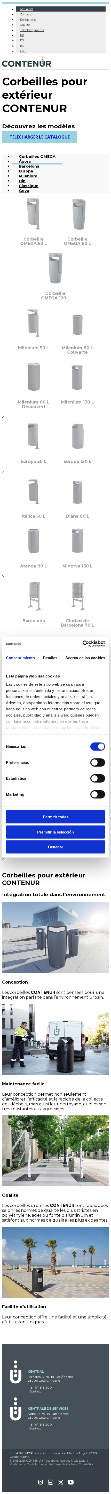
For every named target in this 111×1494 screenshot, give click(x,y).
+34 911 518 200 (40, 1387)
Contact (25, 14)
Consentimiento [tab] (20, 658)
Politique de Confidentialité (28, 1464)
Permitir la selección (55, 832)
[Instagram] (40, 1483)
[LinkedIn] (50, 1483)
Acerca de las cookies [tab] (85, 658)
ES (22, 40)
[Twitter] (61, 1483)
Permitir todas (55, 817)
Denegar (55, 847)
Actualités (26, 9)
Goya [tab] (24, 190)
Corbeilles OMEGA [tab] (37, 156)
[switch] (97, 762)
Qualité (25, 24)
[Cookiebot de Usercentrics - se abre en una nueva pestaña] (82, 643)
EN (22, 46)
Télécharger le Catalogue (40, 137)
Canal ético (86, 1464)
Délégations (28, 19)
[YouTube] (71, 1483)
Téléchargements (32, 30)
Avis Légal (79, 1460)
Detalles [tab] (50, 658)
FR (22, 35)
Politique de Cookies (63, 1464)
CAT (23, 51)
